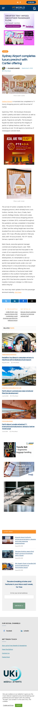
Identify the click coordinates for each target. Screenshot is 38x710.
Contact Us (5, 653)
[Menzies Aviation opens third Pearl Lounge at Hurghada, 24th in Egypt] (7, 554)
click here (18, 292)
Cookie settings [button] (8, 705)
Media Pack (6, 657)
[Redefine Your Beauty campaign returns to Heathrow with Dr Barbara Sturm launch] (19, 342)
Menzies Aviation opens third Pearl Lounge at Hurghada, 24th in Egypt (24, 553)
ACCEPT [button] (18, 705)
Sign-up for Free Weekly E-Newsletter (14, 645)
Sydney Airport (7, 101)
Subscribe (31, 2)
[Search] (34, 8)
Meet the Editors (7, 649)
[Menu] (3, 8)
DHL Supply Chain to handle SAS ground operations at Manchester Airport (25, 565)
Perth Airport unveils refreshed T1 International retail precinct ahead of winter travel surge (18, 427)
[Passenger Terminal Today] (19, 8)
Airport (5, 51)
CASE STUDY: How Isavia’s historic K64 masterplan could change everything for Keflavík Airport (10, 316)
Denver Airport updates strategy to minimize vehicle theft (28, 314)
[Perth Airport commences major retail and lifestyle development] (19, 376)
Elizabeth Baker (14, 68)
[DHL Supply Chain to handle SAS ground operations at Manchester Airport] (7, 566)
